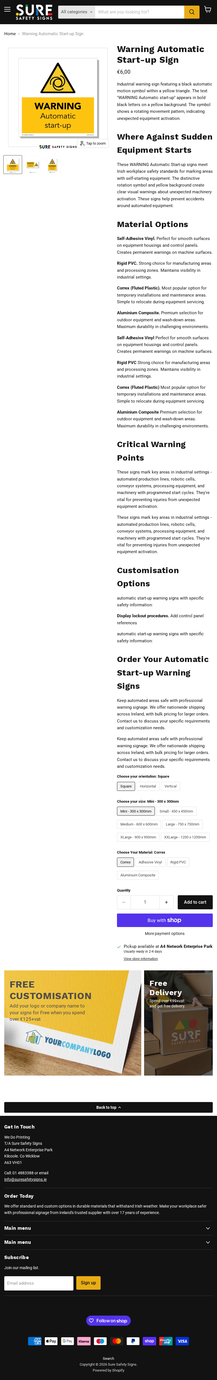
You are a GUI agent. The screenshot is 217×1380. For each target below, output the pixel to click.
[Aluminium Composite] (138, 881)
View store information (141, 959)
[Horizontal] (148, 792)
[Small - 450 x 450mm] (177, 817)
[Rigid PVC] (179, 868)
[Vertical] (171, 792)
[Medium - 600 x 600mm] (140, 830)
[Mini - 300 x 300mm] (137, 817)
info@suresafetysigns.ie (25, 1179)
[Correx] (126, 868)
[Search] (191, 12)
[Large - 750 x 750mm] (183, 830)
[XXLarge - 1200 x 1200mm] (186, 843)
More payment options (165, 933)
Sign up (88, 1282)
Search (108, 1358)
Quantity (124, 890)
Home (10, 34)
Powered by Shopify (108, 1370)
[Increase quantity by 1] (166, 902)
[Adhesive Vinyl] (151, 868)
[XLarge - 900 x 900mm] (139, 843)
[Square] (127, 792)
